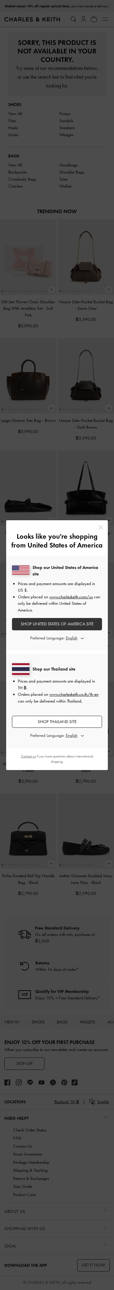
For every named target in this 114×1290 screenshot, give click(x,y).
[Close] (100, 527)
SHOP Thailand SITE (57, 721)
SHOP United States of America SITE (57, 624)
